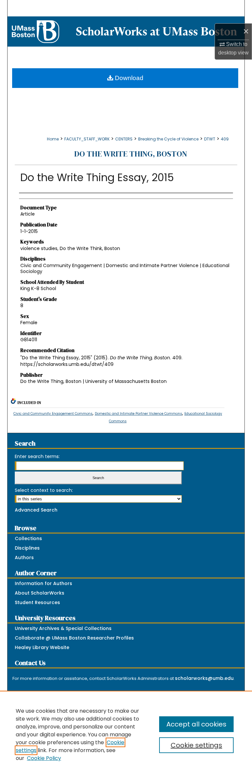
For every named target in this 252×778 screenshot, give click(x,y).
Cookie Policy (44, 758)
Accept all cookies (196, 724)
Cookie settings (196, 745)
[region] (126, 734)
